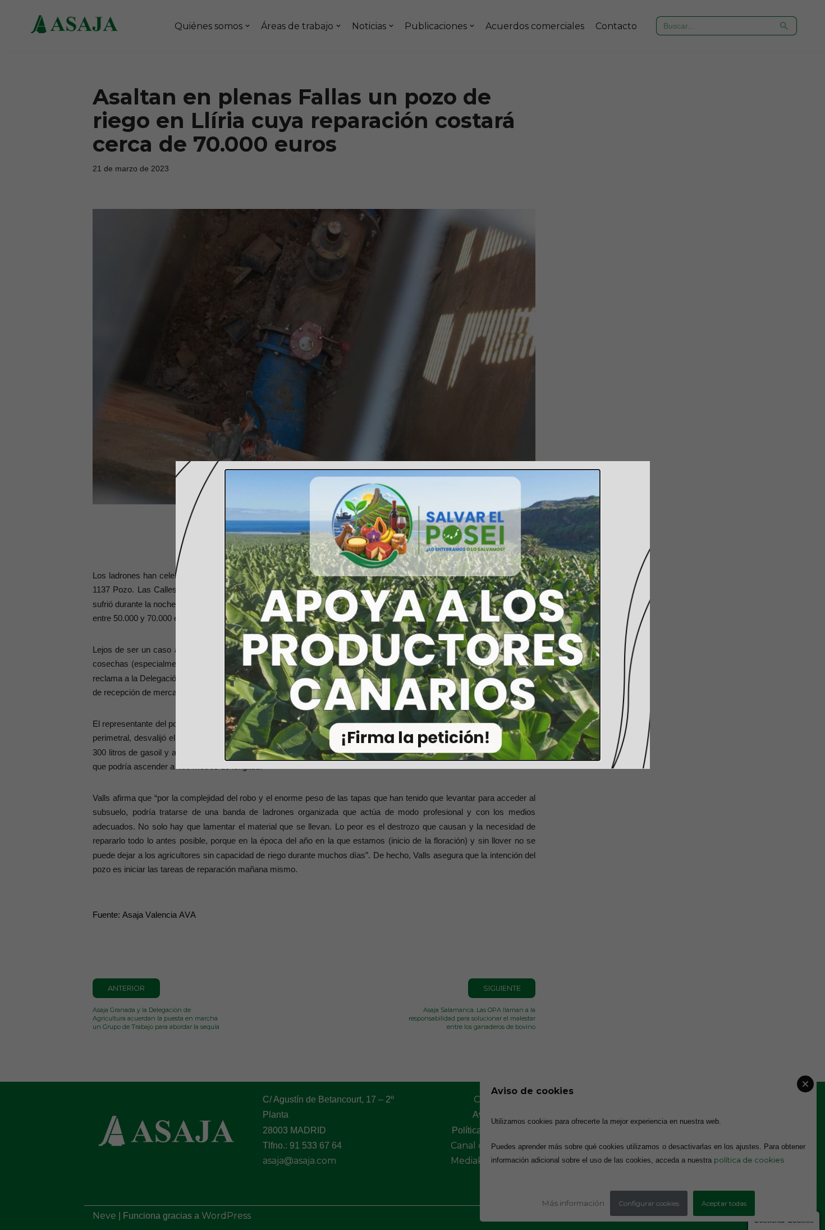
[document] (412, 615)
